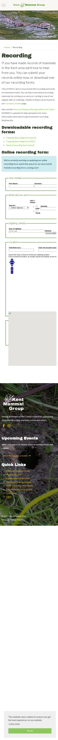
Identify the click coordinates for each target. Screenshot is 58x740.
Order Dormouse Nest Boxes (19, 485)
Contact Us (11, 493)
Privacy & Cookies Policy (12, 520)
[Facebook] (4, 426)
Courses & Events (13, 103)
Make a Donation (14, 474)
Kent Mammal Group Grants (19, 489)
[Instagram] (9, 426)
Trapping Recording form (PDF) (20, 141)
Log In (9, 496)
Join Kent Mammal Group (18, 471)
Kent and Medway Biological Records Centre (34, 109)
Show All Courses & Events (15, 455)
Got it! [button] (30, 731)
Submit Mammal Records (17, 478)
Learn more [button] (14, 724)
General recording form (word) (20, 145)
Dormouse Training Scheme (18, 482)
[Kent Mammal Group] (29, 5)
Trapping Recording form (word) (21, 137)
